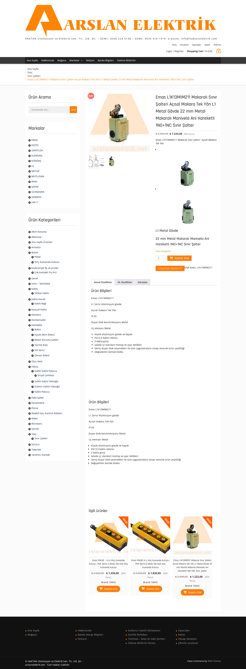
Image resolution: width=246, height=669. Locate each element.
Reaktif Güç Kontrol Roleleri (46, 413)
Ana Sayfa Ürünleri (42, 242)
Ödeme (217, 44)
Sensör (35, 428)
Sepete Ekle (182, 258)
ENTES (35, 145)
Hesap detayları (187, 638)
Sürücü (35, 444)
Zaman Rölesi (42, 355)
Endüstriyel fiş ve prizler (45, 268)
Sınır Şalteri (33, 75)
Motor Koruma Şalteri (46, 339)
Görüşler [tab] (143, 282)
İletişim (90, 60)
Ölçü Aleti (36, 361)
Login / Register (175, 51)
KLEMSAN (36, 155)
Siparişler (196, 44)
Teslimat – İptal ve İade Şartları (147, 638)
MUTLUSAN (37, 176)
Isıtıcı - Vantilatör (40, 283)
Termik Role (41, 345)
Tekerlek (36, 449)
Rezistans (36, 423)
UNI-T (34, 202)
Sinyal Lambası (45, 375)
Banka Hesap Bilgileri (90, 634)
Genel (34, 278)
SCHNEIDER (37, 191)
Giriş (174, 44)
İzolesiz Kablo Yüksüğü (47, 386)
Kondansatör (38, 319)
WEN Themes (214, 660)
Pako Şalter (37, 397)
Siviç (29, 72)
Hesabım (184, 44)
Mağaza (61, 60)
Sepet (207, 44)
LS (32, 166)
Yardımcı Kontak (40, 454)
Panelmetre (37, 402)
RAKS (34, 181)
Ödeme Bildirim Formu (141, 643)
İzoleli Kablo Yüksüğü (46, 381)
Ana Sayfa (32, 60)
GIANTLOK (37, 150)
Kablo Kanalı (38, 299)
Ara (73, 110)
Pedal (37, 256)
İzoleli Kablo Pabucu (45, 370)
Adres (181, 634)
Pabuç (34, 366)
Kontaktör (36, 325)
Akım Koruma (39, 231)
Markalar (74, 60)
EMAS (112, 582)
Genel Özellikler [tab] (103, 282)
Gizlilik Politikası (138, 634)
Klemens (36, 314)
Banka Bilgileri (106, 60)
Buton (34, 252)
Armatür (36, 247)
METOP (35, 171)
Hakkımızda (47, 60)
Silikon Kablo (41, 293)
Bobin (37, 329)
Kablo (34, 288)
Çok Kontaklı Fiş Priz (45, 272)
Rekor (34, 418)
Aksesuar (36, 236)
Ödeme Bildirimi (126, 60)
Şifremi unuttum (188, 643)
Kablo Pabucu (42, 391)
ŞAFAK (34, 186)
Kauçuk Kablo (39, 309)
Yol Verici (39, 350)
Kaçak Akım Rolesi (44, 334)
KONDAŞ (36, 160)
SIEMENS (36, 197)
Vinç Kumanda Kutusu (46, 262)
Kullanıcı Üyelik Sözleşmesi (144, 630)
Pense (34, 408)
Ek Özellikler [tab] (125, 282)
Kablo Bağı (40, 303)
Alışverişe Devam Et (170, 268)
